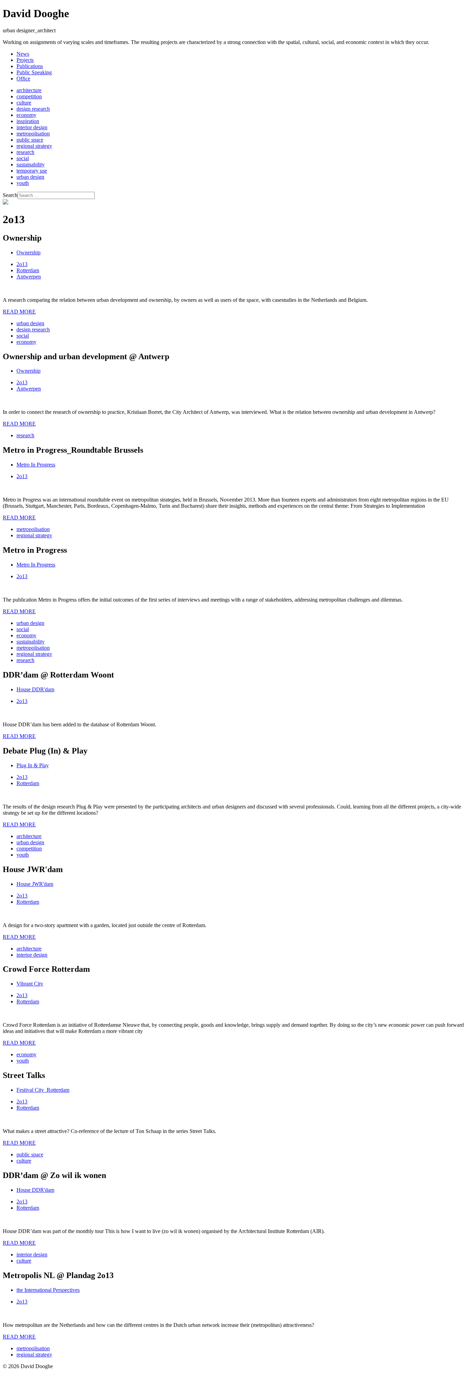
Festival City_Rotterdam (42, 1090)
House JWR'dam (34, 884)
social (22, 158)
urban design (30, 177)
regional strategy (34, 146)
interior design (31, 127)
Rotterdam (27, 270)
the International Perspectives (48, 1290)
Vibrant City (29, 984)
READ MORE (19, 312)
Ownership (28, 252)
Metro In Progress (35, 465)
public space (29, 140)
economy (26, 115)
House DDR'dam (35, 689)
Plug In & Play (32, 765)
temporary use (31, 171)
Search (10, 195)
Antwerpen (28, 276)
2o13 (21, 264)
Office (23, 78)
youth (22, 183)
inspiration (27, 121)
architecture (29, 90)
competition (29, 96)
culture (23, 103)
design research (33, 109)
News (22, 54)
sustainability (30, 164)
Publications (29, 66)
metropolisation (33, 133)
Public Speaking (34, 72)
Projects (25, 60)
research (25, 152)
